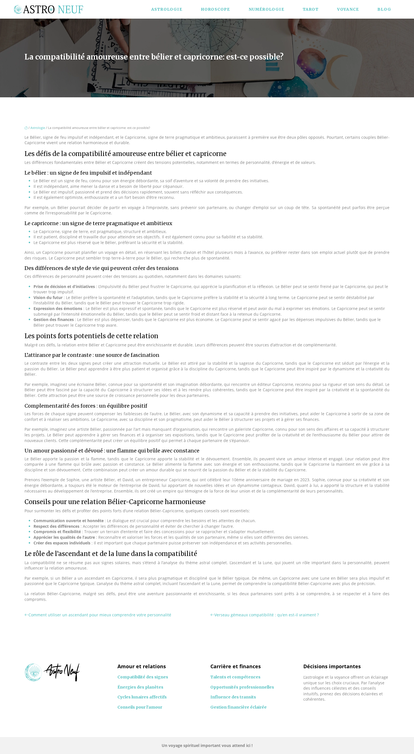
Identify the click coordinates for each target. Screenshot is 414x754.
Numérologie (266, 9)
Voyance (348, 9)
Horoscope (215, 9)
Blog (384, 9)
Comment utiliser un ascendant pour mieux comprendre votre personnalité (99, 614)
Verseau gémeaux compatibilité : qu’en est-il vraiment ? (266, 614)
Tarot (311, 9)
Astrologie (166, 9)
